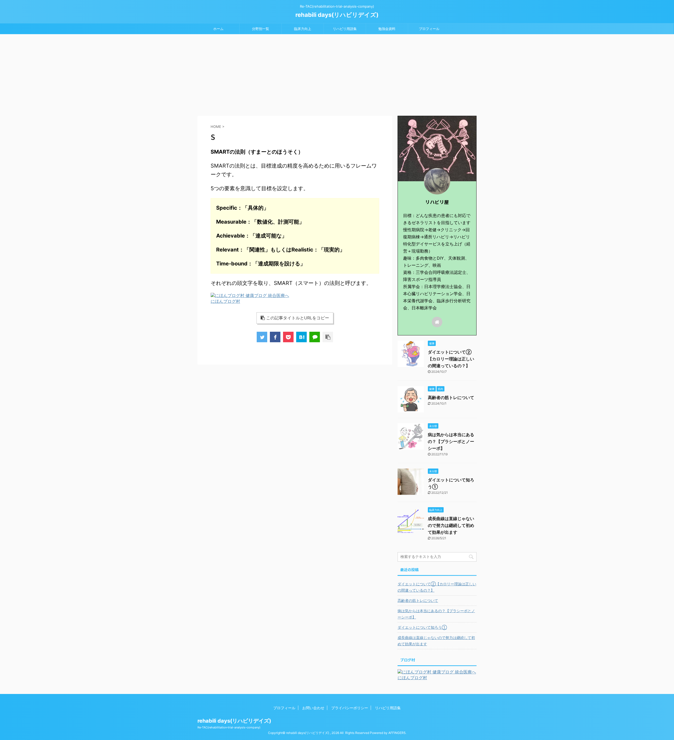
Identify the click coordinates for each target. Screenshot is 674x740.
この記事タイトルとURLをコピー (297, 317)
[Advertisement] (337, 73)
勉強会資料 (386, 29)
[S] (301, 337)
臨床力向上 (302, 29)
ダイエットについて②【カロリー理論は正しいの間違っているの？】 (451, 358)
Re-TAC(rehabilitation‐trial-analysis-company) (228, 727)
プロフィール (429, 29)
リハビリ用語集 (345, 29)
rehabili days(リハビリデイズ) (337, 14)
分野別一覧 (260, 29)
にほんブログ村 (225, 301)
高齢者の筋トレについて (451, 397)
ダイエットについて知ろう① (422, 627)
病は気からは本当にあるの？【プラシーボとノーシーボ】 (451, 441)
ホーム (218, 29)
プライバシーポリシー (349, 708)
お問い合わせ (313, 708)
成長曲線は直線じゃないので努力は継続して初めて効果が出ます (451, 525)
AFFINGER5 (396, 733)
